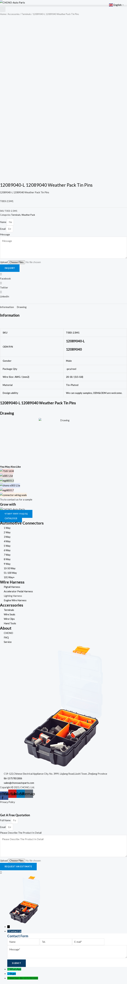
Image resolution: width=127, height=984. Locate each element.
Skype (13, 973)
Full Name (5, 820)
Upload (4, 262)
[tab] (7, 307)
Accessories (14, 14)
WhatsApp (15, 969)
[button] (63, 6)
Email (3, 228)
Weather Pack (28, 215)
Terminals (26, 14)
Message (5, 234)
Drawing (21, 307)
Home (3, 14)
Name (3, 222)
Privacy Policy (7, 802)
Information (7, 307)
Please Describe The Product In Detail (21, 832)
